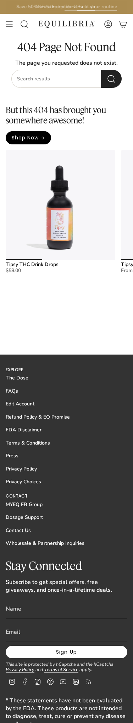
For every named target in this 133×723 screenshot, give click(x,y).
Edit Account (20, 403)
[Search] (111, 79)
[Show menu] (9, 24)
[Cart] (123, 24)
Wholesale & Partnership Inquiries (45, 543)
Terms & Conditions (28, 443)
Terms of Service (61, 669)
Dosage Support (24, 517)
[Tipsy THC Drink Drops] (60, 205)
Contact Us (18, 530)
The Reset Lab (80, 7)
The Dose (17, 377)
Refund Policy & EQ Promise (38, 417)
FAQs (12, 391)
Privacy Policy (21, 469)
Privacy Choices (23, 481)
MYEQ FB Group (24, 504)
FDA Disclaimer (23, 429)
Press (12, 455)
